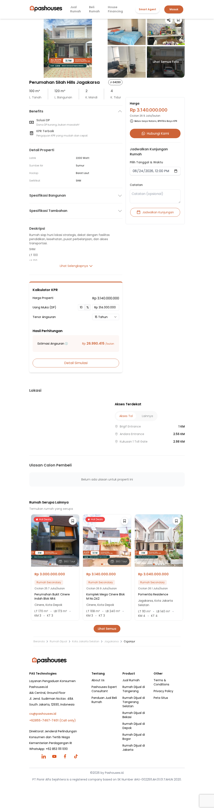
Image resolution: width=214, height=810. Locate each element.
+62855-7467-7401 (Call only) (52, 720)
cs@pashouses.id (42, 714)
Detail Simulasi (76, 363)
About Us (98, 680)
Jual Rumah (75, 9)
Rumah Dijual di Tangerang (133, 689)
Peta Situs (161, 698)
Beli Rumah (94, 9)
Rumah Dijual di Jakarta (133, 747)
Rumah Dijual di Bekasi (133, 715)
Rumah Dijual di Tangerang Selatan (133, 702)
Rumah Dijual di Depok (133, 726)
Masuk (173, 9)
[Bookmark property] (178, 20)
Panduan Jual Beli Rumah (104, 700)
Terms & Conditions (161, 682)
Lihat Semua (107, 629)
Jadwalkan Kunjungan (158, 212)
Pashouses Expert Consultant (104, 689)
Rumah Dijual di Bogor (133, 737)
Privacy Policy (163, 691)
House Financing (115, 9)
